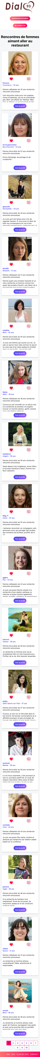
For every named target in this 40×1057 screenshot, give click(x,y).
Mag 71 (5, 516)
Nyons (5, 951)
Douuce (6, 83)
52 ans (18, 147)
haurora (6, 639)
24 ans (10, 580)
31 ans (12, 951)
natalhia (6, 330)
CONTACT (34, 1054)
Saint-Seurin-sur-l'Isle (11, 703)
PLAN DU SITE (23, 1054)
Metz (5, 394)
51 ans (13, 270)
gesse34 (6, 206)
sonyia (5, 1010)
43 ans (11, 827)
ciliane (5, 948)
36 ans (11, 394)
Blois (5, 332)
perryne (6, 887)
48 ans (11, 889)
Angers (5, 456)
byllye (5, 701)
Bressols (6, 270)
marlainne (7, 454)
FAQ (8, 1054)
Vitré (5, 827)
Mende (5, 765)
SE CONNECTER (20, 25)
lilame (5, 392)
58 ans (13, 456)
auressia (6, 763)
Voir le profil (20, 106)
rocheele (6, 825)
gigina (5, 577)
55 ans (12, 518)
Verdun (5, 641)
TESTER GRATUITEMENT (20, 18)
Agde (5, 889)
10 (27, 1048)
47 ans (24, 703)
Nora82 (6, 268)
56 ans (13, 641)
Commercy (7, 85)
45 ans (11, 332)
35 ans (16, 85)
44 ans (16, 209)
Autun (5, 518)
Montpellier (7, 209)
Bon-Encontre (8, 147)
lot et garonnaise (9, 145)
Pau (4, 580)
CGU (13, 1054)
